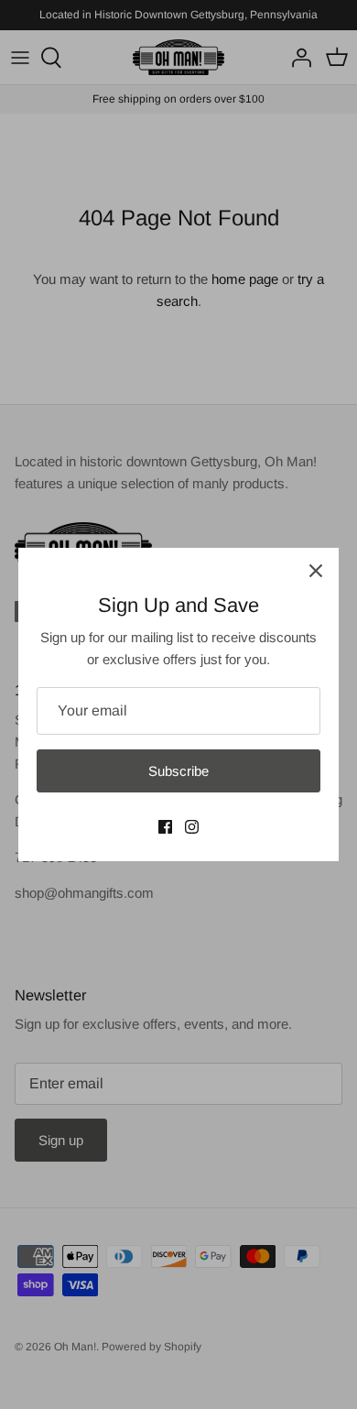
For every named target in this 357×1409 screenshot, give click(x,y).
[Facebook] (165, 827)
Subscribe (178, 771)
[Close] (316, 571)
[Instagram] (192, 827)
